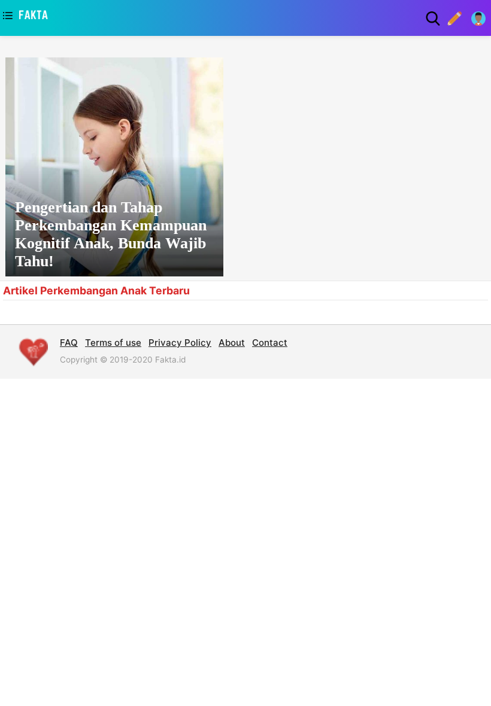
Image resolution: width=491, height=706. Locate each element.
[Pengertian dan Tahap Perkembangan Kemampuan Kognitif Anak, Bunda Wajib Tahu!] (114, 167)
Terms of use (113, 342)
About (232, 342)
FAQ (69, 342)
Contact (269, 342)
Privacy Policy (179, 342)
